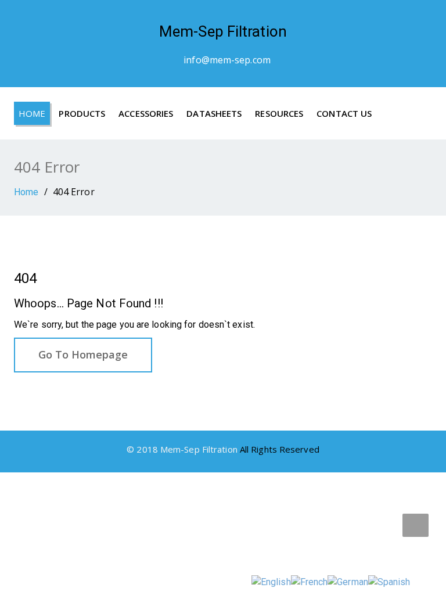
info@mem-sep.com (227, 59)
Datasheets (214, 113)
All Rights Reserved (279, 449)
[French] (309, 581)
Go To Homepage (83, 354)
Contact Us (344, 113)
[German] (348, 581)
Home (32, 113)
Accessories (145, 113)
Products (82, 113)
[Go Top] (415, 525)
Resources (279, 113)
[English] (271, 581)
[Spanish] (389, 581)
